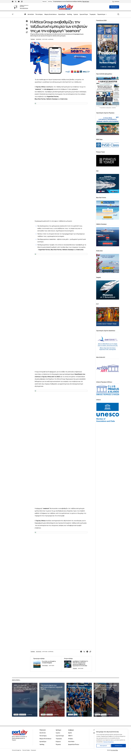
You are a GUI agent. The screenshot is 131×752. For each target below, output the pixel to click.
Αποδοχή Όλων (118, 745)
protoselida (114, 107)
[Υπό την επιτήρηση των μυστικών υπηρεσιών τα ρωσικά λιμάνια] (52, 700)
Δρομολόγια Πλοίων (73, 744)
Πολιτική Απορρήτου (108, 742)
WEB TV (70, 736)
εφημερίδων (109, 107)
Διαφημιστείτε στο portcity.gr (24, 6)
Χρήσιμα (58, 730)
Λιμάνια (58, 733)
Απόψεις (70, 738)
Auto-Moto (71, 741)
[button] (115, 1)
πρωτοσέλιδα (103, 107)
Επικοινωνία (33, 750)
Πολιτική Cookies (26, 750)
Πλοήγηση (43, 730)
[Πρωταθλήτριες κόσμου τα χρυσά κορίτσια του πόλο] (79, 700)
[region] (111, 739)
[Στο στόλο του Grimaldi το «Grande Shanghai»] (45, 663)
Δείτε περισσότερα (24, 8)
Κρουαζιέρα (43, 741)
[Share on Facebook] (27, 21)
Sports (70, 733)
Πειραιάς (75, 668)
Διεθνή (75, 714)
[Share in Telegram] (27, 28)
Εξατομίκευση (103, 745)
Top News (33, 39)
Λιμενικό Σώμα (23, 714)
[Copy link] (27, 32)
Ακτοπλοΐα (38, 39)
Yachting (50, 1)
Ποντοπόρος (45, 665)
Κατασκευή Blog (114, 750)
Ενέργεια (58, 741)
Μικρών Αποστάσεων (45, 738)
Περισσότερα (85, 1)
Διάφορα (71, 730)
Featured (44, 1)
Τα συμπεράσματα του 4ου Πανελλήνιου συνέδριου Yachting (67, 1)
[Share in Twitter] (27, 25)
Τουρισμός (59, 738)
